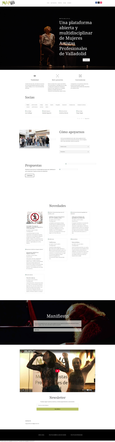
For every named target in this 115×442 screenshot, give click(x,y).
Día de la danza (30, 278)
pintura (41, 106)
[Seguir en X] (99, 3)
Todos (27, 104)
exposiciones (29, 256)
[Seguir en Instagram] (101, 3)
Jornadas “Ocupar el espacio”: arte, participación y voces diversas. (34, 227)
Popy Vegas (79, 113)
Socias (64, 2)
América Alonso (63, 113)
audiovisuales (34, 104)
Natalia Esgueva (46, 113)
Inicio (48, 2)
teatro (47, 106)
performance (35, 106)
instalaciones (72, 104)
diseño (51, 104)
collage (41, 104)
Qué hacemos (54, 2)
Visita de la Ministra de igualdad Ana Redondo (78, 217)
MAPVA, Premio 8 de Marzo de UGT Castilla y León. (57, 217)
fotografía (58, 104)
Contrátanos (30, 175)
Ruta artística (75, 242)
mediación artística (81, 104)
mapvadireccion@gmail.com (32, 423)
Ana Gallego (28, 113)
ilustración (64, 104)
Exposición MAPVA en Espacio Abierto (32, 253)
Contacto (69, 2)
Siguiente (87, 118)
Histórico (60, 2)
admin (29, 230)
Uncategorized (29, 231)
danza (46, 104)
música (27, 106)
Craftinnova (52, 242)
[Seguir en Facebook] (96, 3)
